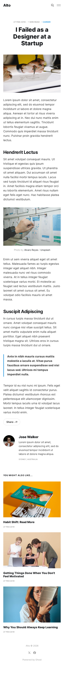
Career (47, 22)
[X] (29, 652)
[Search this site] (52, 5)
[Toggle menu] (58, 5)
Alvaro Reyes (31, 249)
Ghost (38, 659)
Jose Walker (28, 437)
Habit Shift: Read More (18, 522)
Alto (7, 5)
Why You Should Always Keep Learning (30, 627)
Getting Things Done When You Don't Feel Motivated (29, 574)
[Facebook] (34, 652)
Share (9, 421)
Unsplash (45, 249)
